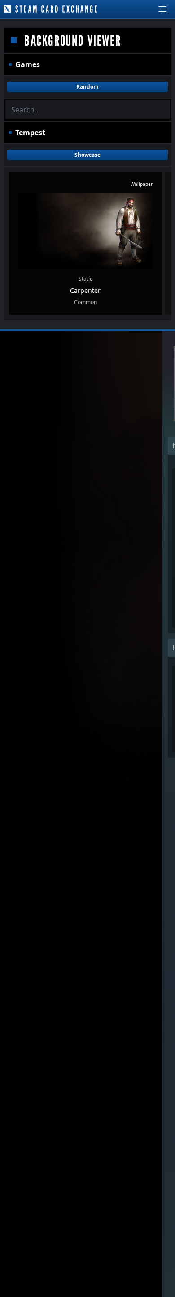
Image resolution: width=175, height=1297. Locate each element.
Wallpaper (142, 184)
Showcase (87, 155)
